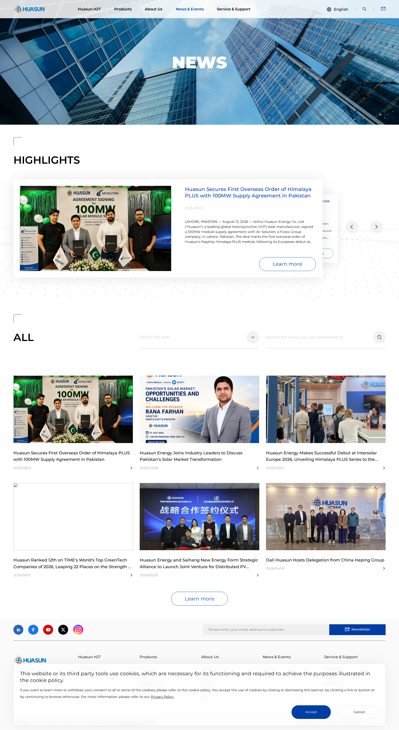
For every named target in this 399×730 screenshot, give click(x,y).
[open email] (383, 9)
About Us (153, 9)
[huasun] (29, 9)
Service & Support (234, 9)
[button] (351, 227)
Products (123, 9)
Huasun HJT (89, 9)
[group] (168, 228)
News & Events (190, 9)
